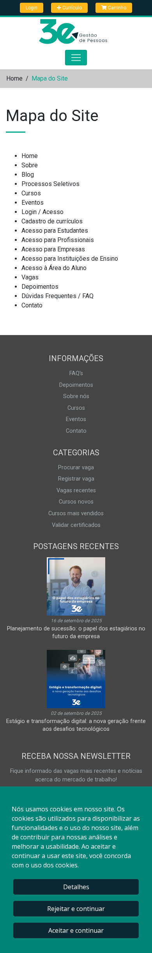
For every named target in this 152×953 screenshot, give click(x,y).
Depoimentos (39, 286)
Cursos (31, 193)
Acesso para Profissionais (57, 240)
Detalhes (76, 887)
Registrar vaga (76, 479)
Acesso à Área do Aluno (54, 268)
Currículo (71, 8)
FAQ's (76, 373)
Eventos (32, 202)
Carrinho (116, 8)
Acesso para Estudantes (54, 230)
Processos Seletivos (50, 184)
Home (14, 78)
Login (31, 8)
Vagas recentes (76, 490)
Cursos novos (76, 501)
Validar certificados (76, 525)
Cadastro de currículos (52, 221)
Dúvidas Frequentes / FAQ (57, 296)
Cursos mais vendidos (76, 513)
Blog (27, 174)
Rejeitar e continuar (76, 908)
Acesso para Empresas (53, 249)
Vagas (30, 277)
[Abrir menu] (76, 57)
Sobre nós (76, 396)
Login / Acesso (42, 212)
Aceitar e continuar (76, 930)
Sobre (29, 165)
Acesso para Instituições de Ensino (69, 258)
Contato (31, 305)
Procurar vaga (76, 467)
